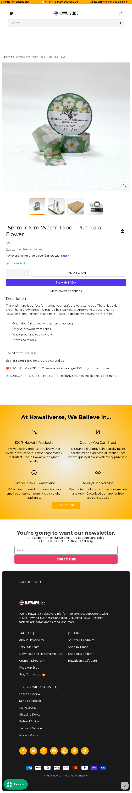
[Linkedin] (64, 751)
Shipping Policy (29, 714)
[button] (66, 23)
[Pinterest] (74, 751)
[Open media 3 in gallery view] (75, 206)
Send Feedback (30, 700)
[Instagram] (54, 751)
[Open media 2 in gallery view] (56, 206)
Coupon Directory (31, 660)
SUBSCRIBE (66, 559)
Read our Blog (29, 667)
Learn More (66, 505)
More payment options (66, 291)
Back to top (28, 582)
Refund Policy (29, 721)
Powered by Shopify (75, 775)
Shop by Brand (78, 647)
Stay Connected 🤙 (32, 674)
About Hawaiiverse (32, 640)
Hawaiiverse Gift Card (82, 660)
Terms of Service (30, 728)
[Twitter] (33, 751)
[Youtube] (43, 751)
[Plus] (25, 273)
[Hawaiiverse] (66, 13)
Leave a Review (29, 694)
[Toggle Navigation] (11, 13)
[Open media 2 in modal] (66, 126)
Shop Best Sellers (80, 653)
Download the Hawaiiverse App (40, 653)
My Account (27, 707)
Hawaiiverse (54, 775)
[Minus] (9, 273)
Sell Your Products (81, 640)
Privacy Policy (28, 735)
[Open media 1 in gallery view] (37, 206)
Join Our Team (29, 647)
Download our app (100, 493)
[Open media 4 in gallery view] (95, 206)
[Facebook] (23, 751)
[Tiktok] (85, 751)
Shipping (11, 249)
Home (8, 56)
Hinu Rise (30, 353)
